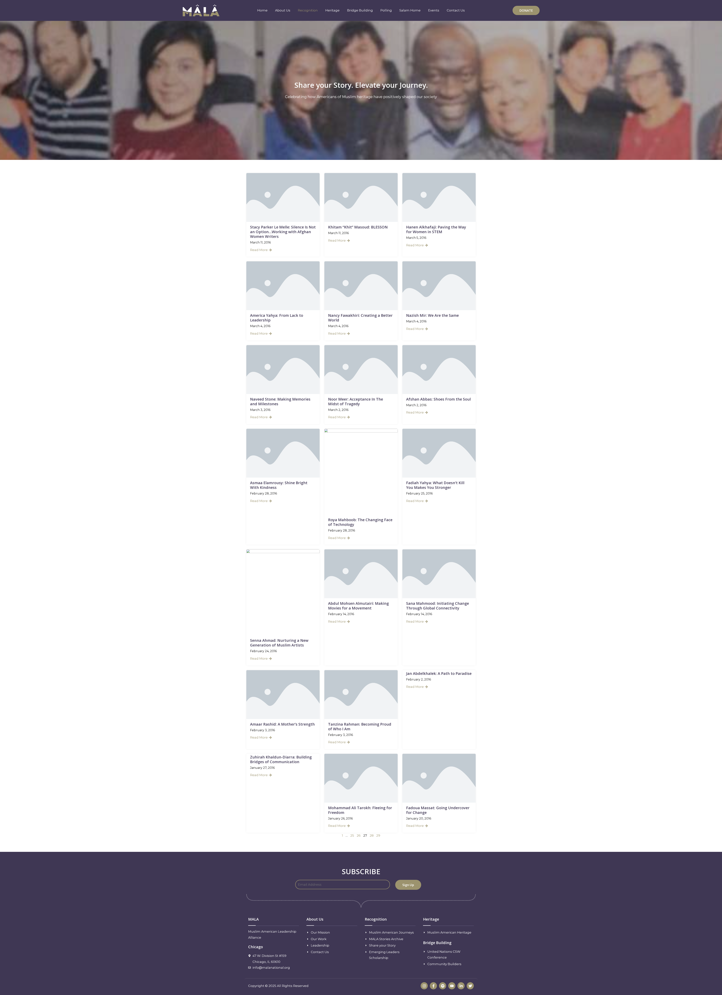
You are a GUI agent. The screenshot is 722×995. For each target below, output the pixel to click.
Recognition (308, 10)
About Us (282, 10)
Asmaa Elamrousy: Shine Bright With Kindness (278, 485)
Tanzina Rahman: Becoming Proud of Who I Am (359, 726)
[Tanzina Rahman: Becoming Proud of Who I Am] (361, 694)
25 (352, 835)
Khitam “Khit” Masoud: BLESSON (358, 227)
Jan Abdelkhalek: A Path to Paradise (439, 673)
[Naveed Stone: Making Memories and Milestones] (283, 369)
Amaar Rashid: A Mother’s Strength (282, 724)
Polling (386, 10)
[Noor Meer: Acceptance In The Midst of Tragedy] (361, 369)
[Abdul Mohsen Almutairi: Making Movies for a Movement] (361, 573)
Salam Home (410, 10)
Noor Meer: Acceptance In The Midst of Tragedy (355, 401)
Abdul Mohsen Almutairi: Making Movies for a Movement (358, 606)
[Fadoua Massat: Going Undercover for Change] (439, 778)
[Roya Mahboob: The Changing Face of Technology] (361, 471)
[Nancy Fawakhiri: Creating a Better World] (361, 285)
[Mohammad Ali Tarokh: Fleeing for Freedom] (361, 778)
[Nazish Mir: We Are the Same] (439, 285)
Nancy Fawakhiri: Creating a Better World (360, 318)
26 (359, 835)
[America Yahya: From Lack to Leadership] (283, 285)
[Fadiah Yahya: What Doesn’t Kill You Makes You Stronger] (439, 453)
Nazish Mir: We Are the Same (432, 315)
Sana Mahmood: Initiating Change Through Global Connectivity (437, 606)
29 (378, 835)
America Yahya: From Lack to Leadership (276, 318)
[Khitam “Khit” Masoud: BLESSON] (361, 197)
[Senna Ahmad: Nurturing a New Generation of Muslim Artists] (283, 592)
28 (372, 835)
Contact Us (456, 10)
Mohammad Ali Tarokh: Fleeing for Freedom (360, 810)
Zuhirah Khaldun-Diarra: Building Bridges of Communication (281, 759)
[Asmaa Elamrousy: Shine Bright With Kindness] (283, 453)
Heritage (332, 10)
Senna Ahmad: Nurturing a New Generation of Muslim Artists (279, 643)
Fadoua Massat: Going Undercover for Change (437, 810)
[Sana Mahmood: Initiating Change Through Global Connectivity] (439, 573)
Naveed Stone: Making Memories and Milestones (280, 401)
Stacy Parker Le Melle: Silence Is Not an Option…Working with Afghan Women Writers (283, 232)
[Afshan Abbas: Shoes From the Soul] (439, 369)
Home (262, 10)
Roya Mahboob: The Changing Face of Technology (360, 522)
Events (433, 10)
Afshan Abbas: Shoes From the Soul (438, 399)
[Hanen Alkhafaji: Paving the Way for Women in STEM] (439, 197)
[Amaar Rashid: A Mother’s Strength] (283, 694)
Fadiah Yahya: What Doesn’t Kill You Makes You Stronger (435, 485)
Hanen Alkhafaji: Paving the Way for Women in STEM (436, 229)
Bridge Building (360, 10)
